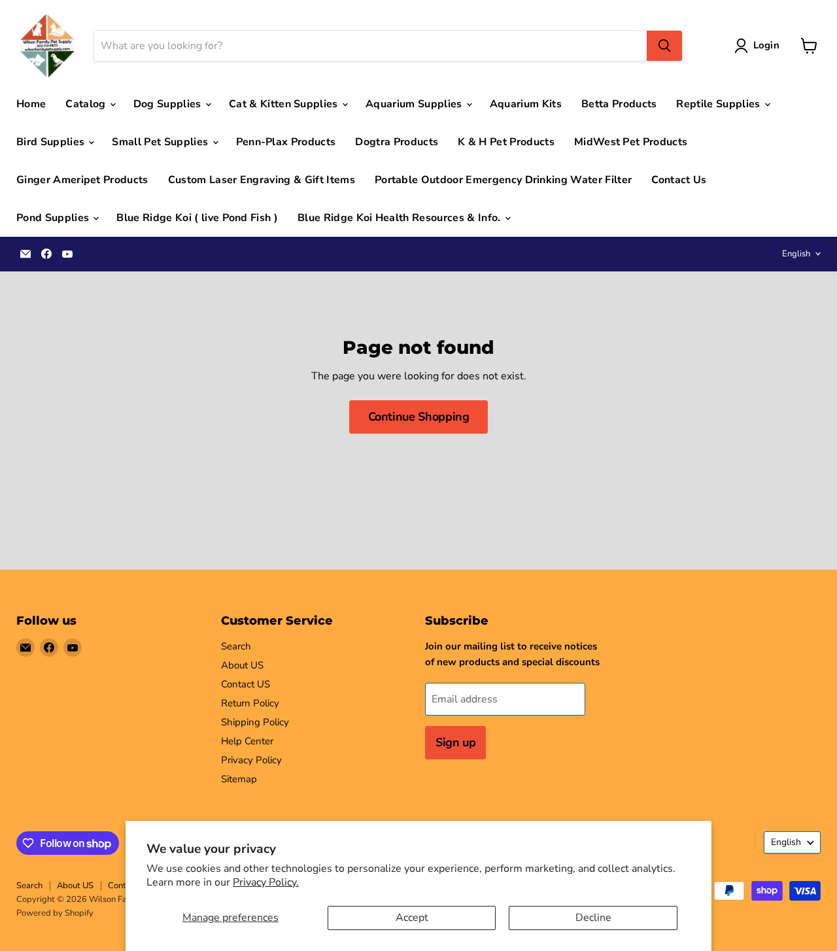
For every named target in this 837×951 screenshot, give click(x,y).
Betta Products (619, 104)
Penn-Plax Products (286, 142)
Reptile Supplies (719, 104)
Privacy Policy (251, 760)
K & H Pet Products (506, 142)
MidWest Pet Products (630, 142)
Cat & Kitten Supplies (285, 104)
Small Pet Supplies (161, 142)
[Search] (664, 46)
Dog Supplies (168, 104)
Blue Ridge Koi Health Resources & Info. (401, 218)
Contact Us (678, 180)
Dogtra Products (396, 142)
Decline (593, 917)
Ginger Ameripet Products (82, 180)
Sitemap (239, 779)
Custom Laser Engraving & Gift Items (261, 180)
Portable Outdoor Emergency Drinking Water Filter (503, 180)
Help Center (247, 741)
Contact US (245, 684)
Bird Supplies (51, 142)
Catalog (87, 104)
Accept (412, 917)
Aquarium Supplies (415, 104)
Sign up (455, 742)
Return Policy (250, 703)
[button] (759, 46)
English (796, 254)
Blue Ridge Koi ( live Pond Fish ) (197, 218)
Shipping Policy (255, 722)
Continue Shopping (419, 416)
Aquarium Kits (526, 104)
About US (242, 665)
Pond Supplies (54, 218)
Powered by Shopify (55, 913)
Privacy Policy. (266, 882)
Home (31, 104)
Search (236, 646)
